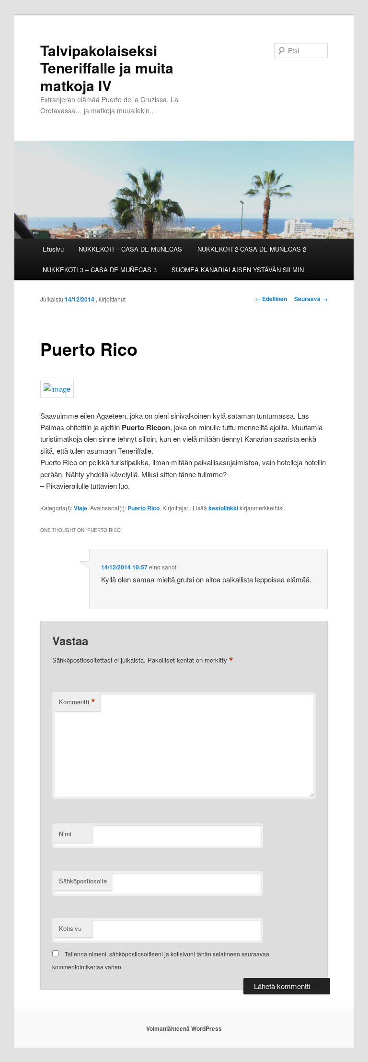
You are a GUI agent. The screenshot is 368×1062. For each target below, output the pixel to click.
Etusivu (53, 248)
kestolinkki (223, 508)
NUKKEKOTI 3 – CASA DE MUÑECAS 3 (100, 269)
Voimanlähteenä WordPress (184, 1028)
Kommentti (77, 702)
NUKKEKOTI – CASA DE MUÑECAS (130, 248)
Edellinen (271, 298)
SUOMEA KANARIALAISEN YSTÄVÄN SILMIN (238, 269)
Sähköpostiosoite (83, 880)
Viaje (80, 508)
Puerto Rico (143, 508)
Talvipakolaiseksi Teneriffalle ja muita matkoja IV (106, 68)
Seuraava (311, 298)
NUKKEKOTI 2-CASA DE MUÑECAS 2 (251, 248)
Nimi (65, 833)
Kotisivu (70, 928)
